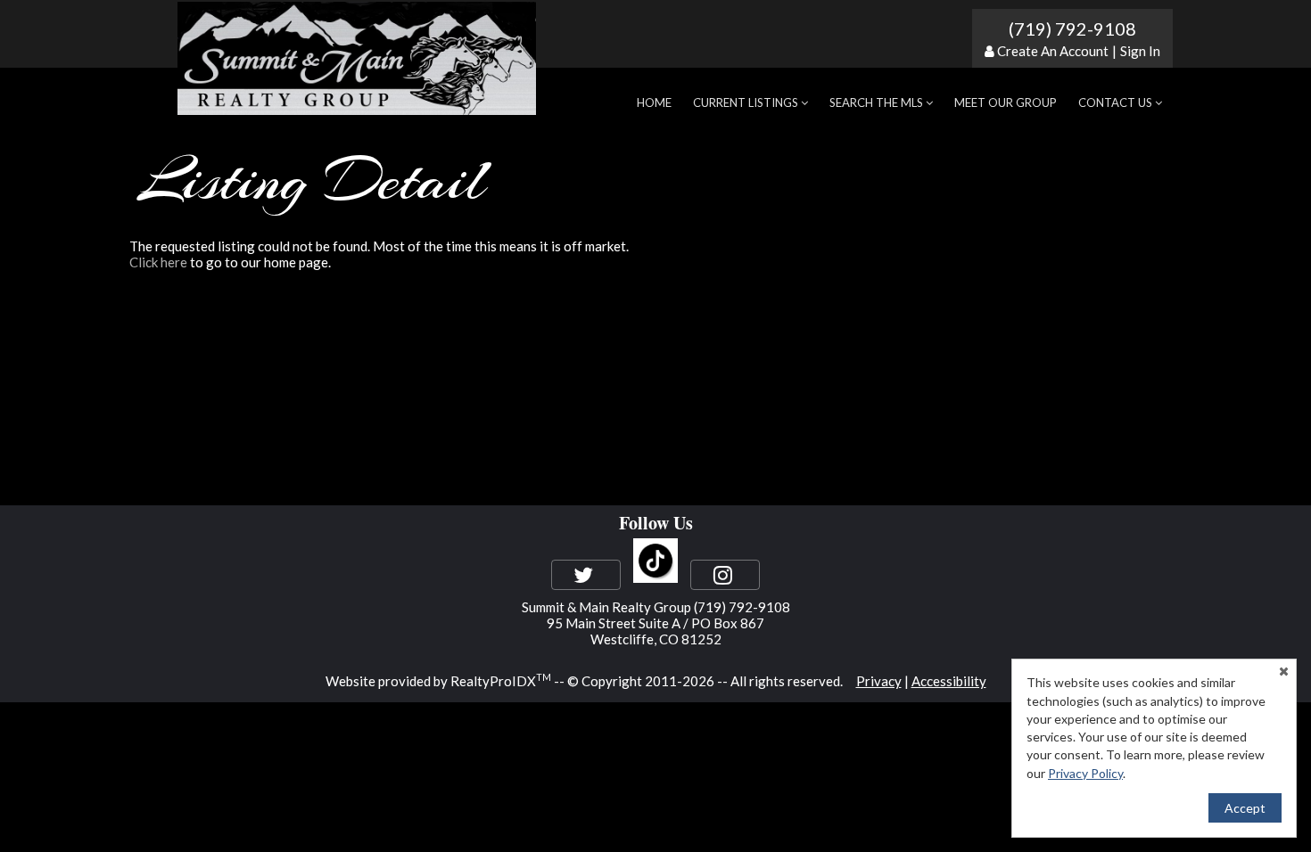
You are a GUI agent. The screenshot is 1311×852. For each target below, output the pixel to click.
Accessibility (948, 681)
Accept (1245, 807)
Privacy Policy (1085, 773)
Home (654, 102)
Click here (158, 262)
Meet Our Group (1005, 102)
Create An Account (1053, 51)
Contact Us (1116, 102)
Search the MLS (877, 102)
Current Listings (747, 102)
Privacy (879, 681)
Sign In (1140, 51)
